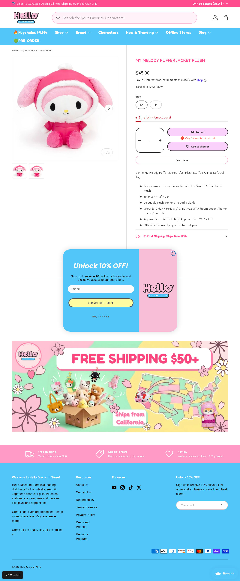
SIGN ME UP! (100, 303)
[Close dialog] (173, 253)
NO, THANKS (101, 316)
